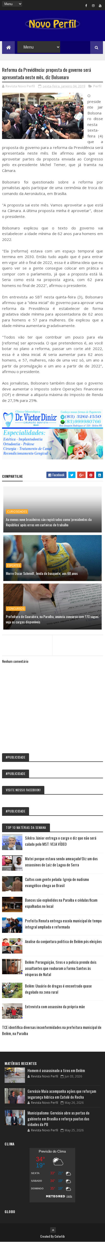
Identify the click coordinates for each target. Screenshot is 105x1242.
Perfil (97, 86)
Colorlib (60, 1236)
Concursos (15, 608)
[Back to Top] (53, 1230)
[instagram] (93, 5)
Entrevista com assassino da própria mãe (55, 1006)
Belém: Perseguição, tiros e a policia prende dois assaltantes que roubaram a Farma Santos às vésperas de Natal (60, 968)
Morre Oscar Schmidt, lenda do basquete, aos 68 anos (42, 573)
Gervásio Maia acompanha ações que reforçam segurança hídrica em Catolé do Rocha (62, 1094)
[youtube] (100, 5)
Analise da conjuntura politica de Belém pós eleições (63, 941)
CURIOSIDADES (17, 511)
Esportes (13, 565)
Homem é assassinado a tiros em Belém (56, 1070)
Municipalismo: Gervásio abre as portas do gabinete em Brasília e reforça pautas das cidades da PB (58, 1118)
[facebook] (86, 5)
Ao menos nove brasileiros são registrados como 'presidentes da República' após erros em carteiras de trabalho (48, 522)
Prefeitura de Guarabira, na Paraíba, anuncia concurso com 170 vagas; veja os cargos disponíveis (52, 619)
